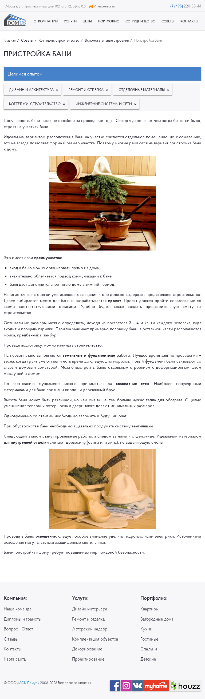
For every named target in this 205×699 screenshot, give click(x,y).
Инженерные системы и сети (104, 103)
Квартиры (149, 609)
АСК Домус (28, 682)
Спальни (148, 649)
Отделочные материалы (142, 89)
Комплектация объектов (95, 639)
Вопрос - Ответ (18, 629)
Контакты (12, 649)
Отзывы (11, 639)
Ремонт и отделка (86, 89)
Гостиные (149, 639)
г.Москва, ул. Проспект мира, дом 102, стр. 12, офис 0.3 (45, 6)
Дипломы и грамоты (22, 619)
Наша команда (17, 609)
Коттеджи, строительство (35, 103)
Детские (148, 659)
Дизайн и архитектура (31, 89)
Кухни (146, 629)
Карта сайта (15, 659)
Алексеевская (104, 6)
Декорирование (87, 649)
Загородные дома (157, 619)
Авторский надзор (89, 629)
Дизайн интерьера (89, 609)
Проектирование (88, 659)
